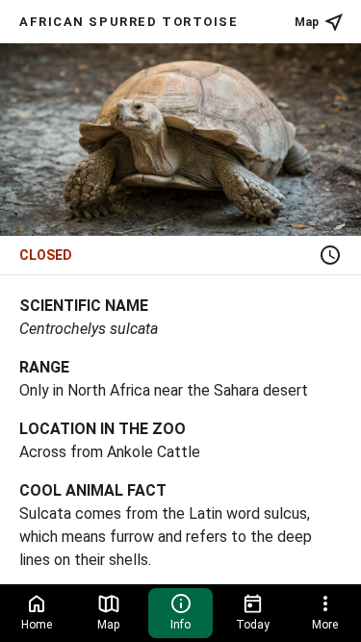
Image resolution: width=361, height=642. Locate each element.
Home (36, 624)
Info (180, 624)
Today (253, 624)
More (325, 624)
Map (307, 22)
